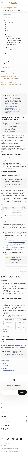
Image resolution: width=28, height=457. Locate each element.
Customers (8, 26)
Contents (3, 71)
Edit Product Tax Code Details (11, 80)
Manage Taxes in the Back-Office (7, 8)
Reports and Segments (10, 55)
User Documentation (8, 15)
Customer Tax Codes (11, 44)
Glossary (6, 63)
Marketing (7, 32)
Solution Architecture (9, 17)
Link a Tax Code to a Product (13, 42)
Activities (7, 53)
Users (9, 7)
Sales (6, 28)
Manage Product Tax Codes (8, 76)
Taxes (6, 34)
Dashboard (7, 24)
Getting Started (9, 22)
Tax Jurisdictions (10, 49)
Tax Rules (8, 47)
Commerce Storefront (10, 60)
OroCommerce (7, 403)
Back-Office (14, 7)
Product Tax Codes (10, 36)
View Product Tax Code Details (14, 40)
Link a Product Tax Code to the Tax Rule (11, 84)
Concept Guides (8, 19)
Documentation (4, 7)
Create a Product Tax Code (13, 38)
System (7, 57)
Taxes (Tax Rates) (10, 46)
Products (7, 30)
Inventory (7, 51)
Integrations (7, 61)
